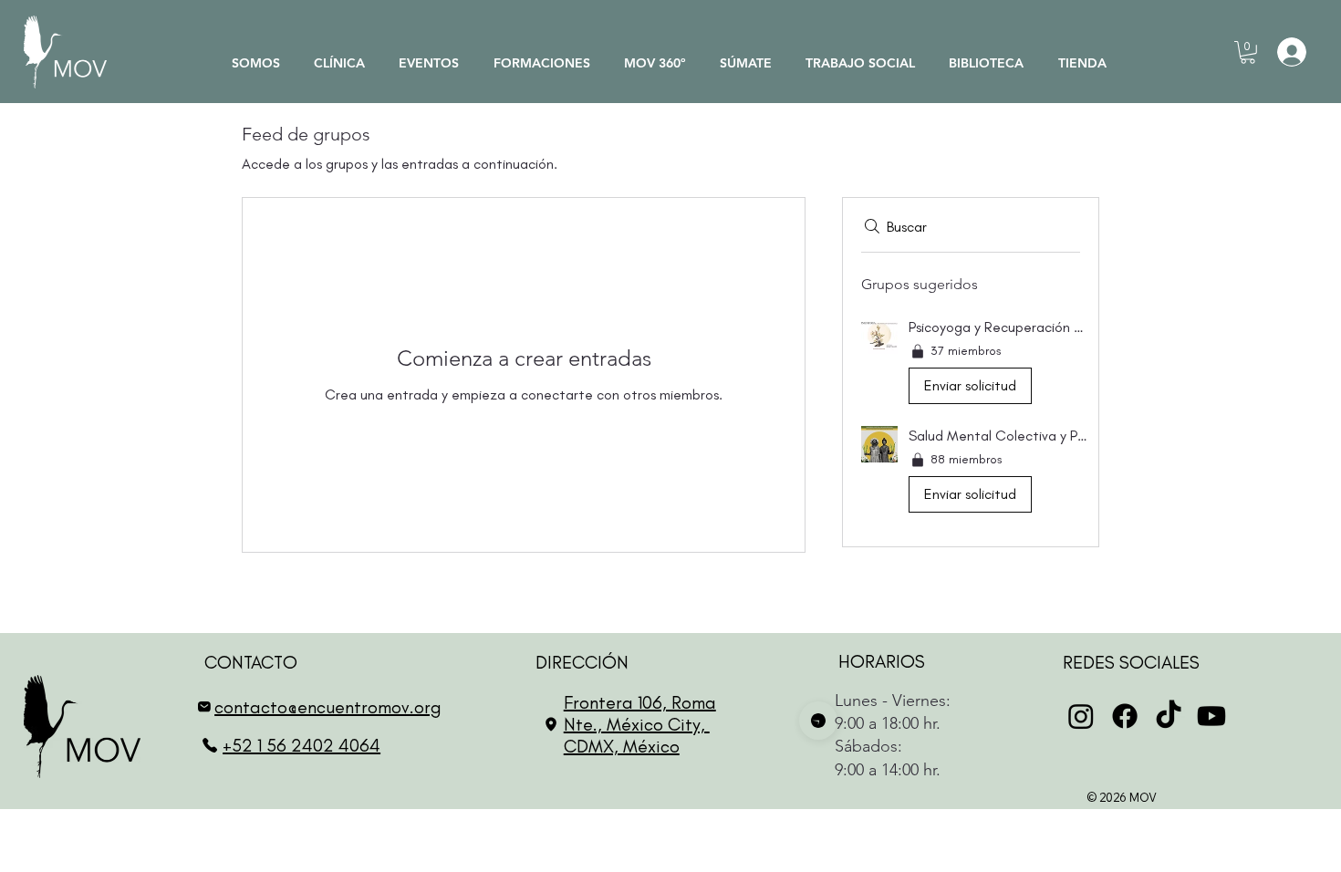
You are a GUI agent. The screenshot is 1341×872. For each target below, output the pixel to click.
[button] (1248, 52)
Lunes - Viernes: (881, 700)
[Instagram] (1081, 716)
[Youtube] (1211, 716)
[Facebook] (1124, 716)
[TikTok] (1168, 716)
